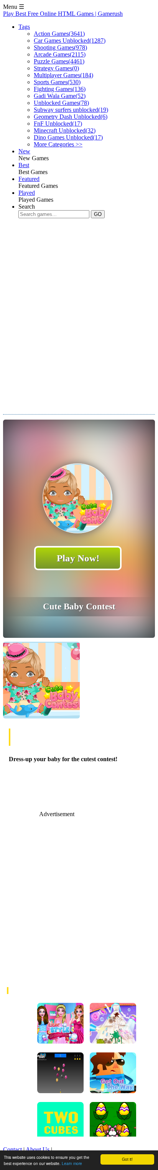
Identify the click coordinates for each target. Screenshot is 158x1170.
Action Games (59, 33)
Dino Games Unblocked (68, 137)
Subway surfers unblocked (71, 109)
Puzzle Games (59, 61)
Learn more (72, 1163)
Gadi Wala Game (60, 96)
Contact (12, 1149)
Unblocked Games (61, 103)
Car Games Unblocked (69, 40)
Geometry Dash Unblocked (70, 116)
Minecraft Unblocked (64, 130)
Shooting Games (60, 47)
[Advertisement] (79, 310)
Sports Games (57, 82)
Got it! (127, 1159)
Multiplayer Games (63, 75)
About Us (37, 1149)
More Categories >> (58, 144)
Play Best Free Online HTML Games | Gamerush (63, 13)
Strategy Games (56, 68)
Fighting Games (60, 89)
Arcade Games (60, 54)
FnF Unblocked (58, 123)
